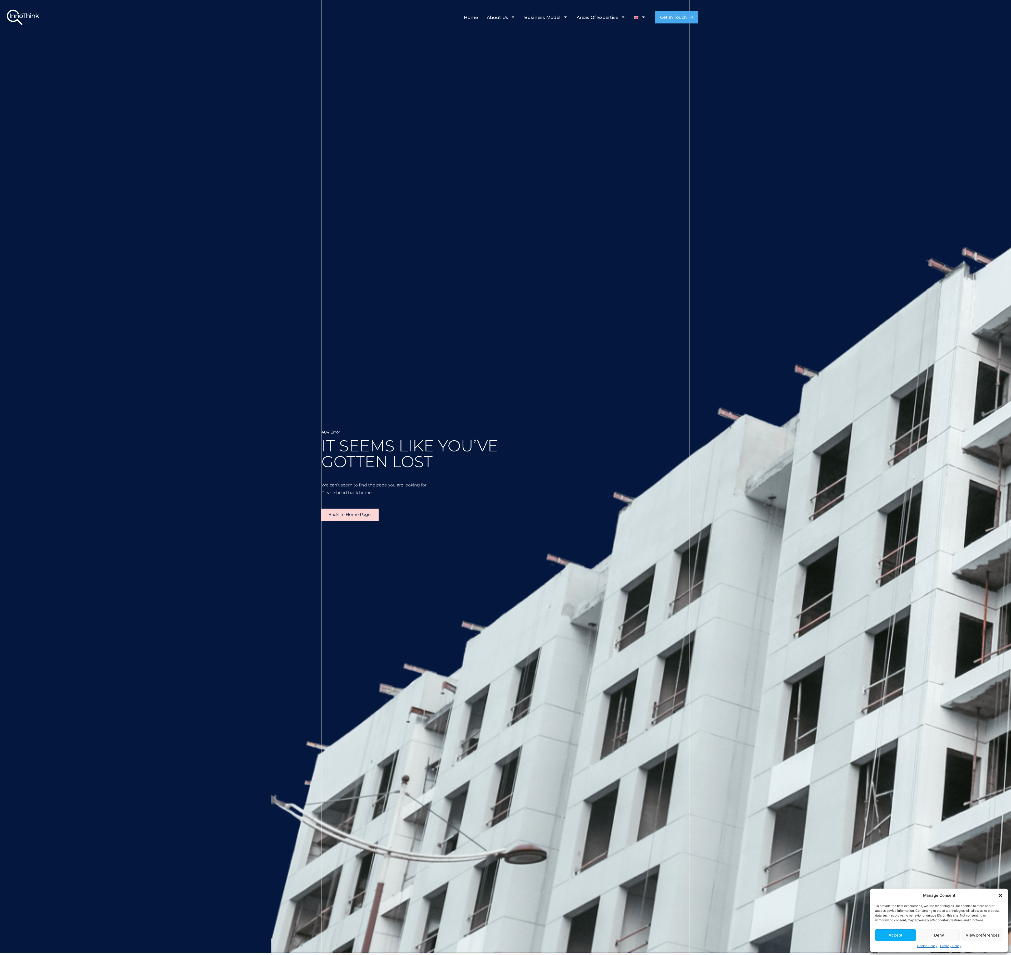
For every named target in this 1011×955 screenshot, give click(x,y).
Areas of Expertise (597, 17)
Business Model (542, 17)
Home (471, 17)
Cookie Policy (927, 946)
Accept (896, 935)
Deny (939, 935)
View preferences (983, 935)
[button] (1000, 895)
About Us (497, 17)
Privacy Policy (951, 946)
